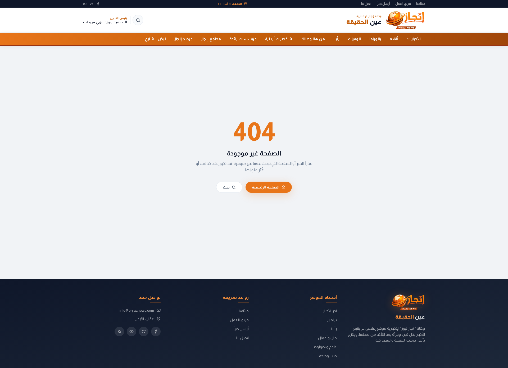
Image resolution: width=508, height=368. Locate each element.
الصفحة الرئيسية (265, 187)
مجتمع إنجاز (211, 38)
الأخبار (416, 38)
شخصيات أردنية (278, 38)
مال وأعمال (327, 338)
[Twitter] (91, 4)
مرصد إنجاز (183, 38)
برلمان (332, 320)
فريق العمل (403, 4)
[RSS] (119, 331)
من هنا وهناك (313, 38)
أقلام (393, 38)
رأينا (336, 38)
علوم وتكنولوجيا (325, 347)
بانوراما (375, 38)
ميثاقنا (420, 4)
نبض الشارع (155, 38)
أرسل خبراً (383, 4)
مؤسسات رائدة (243, 38)
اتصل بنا (366, 4)
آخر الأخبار (330, 311)
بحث (226, 187)
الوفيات (354, 38)
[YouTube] (85, 4)
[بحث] (138, 20)
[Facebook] (98, 4)
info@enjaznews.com (137, 310)
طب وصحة (328, 356)
